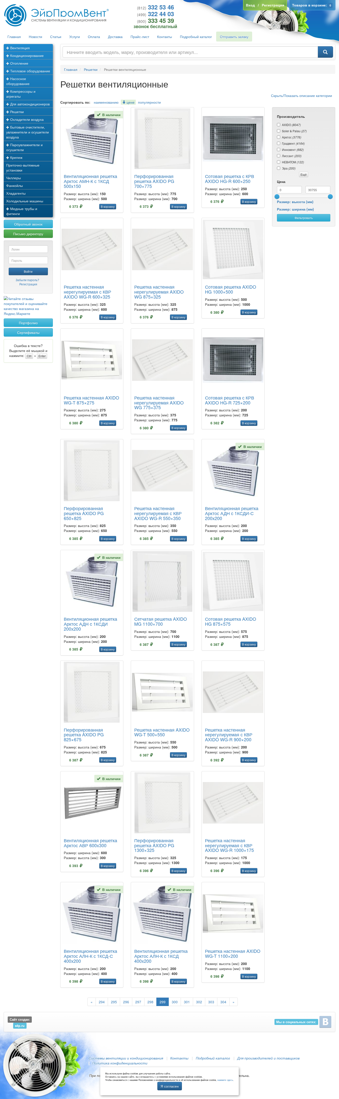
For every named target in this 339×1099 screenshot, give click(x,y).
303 (211, 1001)
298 (150, 1001)
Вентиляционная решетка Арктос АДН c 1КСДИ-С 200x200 (231, 513)
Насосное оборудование (18, 81)
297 (138, 1001)
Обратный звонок (28, 223)
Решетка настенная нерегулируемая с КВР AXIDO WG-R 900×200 (228, 734)
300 (175, 1001)
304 (223, 1001)
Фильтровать (304, 218)
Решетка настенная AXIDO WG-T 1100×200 (232, 953)
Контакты (164, 36)
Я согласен (170, 1086)
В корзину (108, 206)
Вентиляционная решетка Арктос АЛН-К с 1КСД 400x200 (161, 956)
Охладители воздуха (26, 119)
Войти (28, 271)
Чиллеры (13, 177)
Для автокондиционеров (29, 103)
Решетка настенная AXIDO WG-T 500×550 (162, 732)
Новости (35, 36)
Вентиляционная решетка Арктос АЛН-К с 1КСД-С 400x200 (90, 956)
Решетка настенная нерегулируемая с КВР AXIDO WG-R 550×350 (158, 513)
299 (163, 1001)
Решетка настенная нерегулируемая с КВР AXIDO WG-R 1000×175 (229, 845)
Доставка (115, 36)
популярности (149, 102)
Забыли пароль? (27, 280)
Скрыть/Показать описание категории (301, 95)
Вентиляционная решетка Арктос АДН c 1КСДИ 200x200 (90, 623)
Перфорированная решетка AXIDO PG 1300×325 (154, 845)
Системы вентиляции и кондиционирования (126, 1057)
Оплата (94, 36)
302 (199, 1001)
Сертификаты (28, 332)
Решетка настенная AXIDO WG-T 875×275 (91, 400)
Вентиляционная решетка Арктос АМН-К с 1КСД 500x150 (90, 181)
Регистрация (28, 284)
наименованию (106, 102)
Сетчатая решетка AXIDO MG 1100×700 (160, 621)
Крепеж (15, 157)
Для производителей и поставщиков (268, 1057)
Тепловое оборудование (29, 70)
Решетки (16, 111)
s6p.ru (20, 1025)
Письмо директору (28, 233)
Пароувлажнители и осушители (24, 147)
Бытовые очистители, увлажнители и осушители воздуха (27, 132)
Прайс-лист (140, 36)
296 (126, 1001)
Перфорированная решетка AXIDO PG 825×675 (84, 734)
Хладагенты (16, 193)
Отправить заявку (234, 36)
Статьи (55, 36)
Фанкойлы (14, 185)
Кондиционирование (26, 55)
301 (187, 1001)
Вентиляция (19, 47)
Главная (14, 36)
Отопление (18, 63)
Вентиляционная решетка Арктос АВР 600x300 (90, 842)
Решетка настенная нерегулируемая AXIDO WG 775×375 (159, 402)
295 (114, 1001)
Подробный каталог (196, 36)
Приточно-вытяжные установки (22, 168)
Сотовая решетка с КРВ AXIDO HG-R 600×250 (229, 178)
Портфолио (28, 322)
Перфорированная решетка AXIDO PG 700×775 (154, 181)
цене (130, 102)
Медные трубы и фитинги (21, 211)
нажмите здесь (225, 1080)
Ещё (304, 174)
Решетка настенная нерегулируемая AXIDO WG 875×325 (159, 291)
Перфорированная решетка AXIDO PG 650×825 (84, 513)
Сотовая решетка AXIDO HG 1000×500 (230, 289)
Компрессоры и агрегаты (20, 94)
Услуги (74, 36)
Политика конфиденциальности (119, 1062)
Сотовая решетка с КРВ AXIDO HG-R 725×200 (229, 400)
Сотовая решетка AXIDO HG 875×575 (230, 621)
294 (102, 1001)
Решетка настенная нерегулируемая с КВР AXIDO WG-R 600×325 (87, 291)
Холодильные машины (24, 200)
